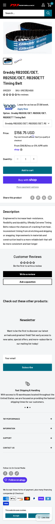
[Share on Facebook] (32, 197)
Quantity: (7, 159)
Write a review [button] (27, 274)
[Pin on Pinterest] (38, 197)
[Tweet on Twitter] (44, 197)
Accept (16, 515)
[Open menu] (4, 5)
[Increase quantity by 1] (34, 159)
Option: (24, 115)
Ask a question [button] (28, 281)
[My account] (43, 5)
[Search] (48, 13)
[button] (10, 94)
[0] (49, 5)
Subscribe (27, 367)
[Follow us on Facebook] (5, 473)
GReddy (7, 90)
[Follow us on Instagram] (11, 473)
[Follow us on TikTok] (17, 473)
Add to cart (27, 170)
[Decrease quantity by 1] (17, 159)
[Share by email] (50, 197)
